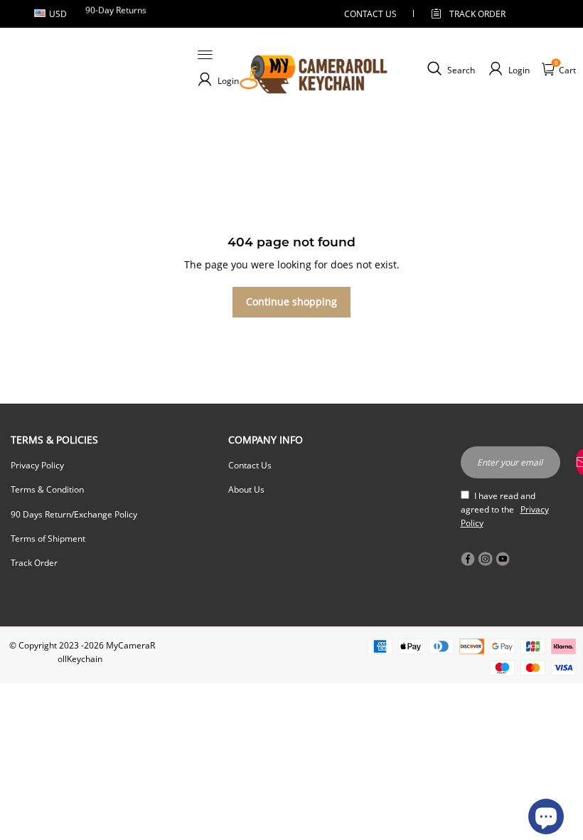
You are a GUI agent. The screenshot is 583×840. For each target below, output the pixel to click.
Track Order (477, 14)
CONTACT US (370, 14)
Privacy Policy (37, 465)
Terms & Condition (47, 489)
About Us (246, 489)
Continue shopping (291, 301)
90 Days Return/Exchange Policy (74, 514)
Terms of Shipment (48, 538)
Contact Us (250, 465)
